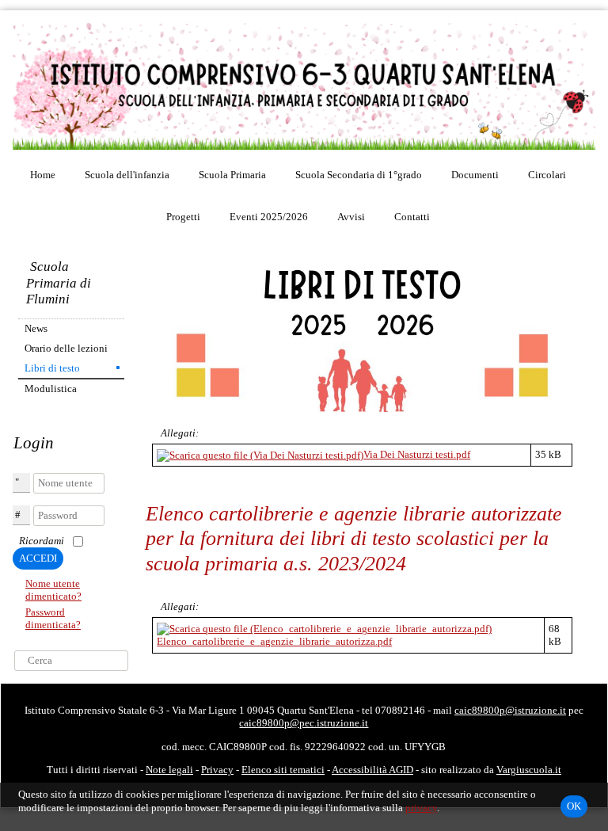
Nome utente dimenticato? (53, 590)
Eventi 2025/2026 (269, 217)
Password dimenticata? (53, 618)
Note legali (169, 770)
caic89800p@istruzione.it (510, 710)
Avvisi (351, 217)
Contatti (412, 217)
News (36, 328)
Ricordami (41, 541)
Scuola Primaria (232, 175)
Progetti (183, 217)
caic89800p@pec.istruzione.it (303, 723)
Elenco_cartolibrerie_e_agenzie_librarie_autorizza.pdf (274, 641)
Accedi (38, 558)
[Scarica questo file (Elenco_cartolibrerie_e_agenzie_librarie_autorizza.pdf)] (324, 628)
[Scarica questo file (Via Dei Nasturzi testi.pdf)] (260, 454)
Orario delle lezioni (66, 348)
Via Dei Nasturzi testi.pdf (416, 454)
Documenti (475, 175)
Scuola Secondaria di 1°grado (358, 175)
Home (42, 175)
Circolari (547, 175)
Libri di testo (52, 368)
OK (574, 806)
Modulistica (51, 389)
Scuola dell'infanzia (127, 175)
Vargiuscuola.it (528, 770)
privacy (421, 808)
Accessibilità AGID (372, 770)
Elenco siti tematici (283, 770)
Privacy (217, 770)
